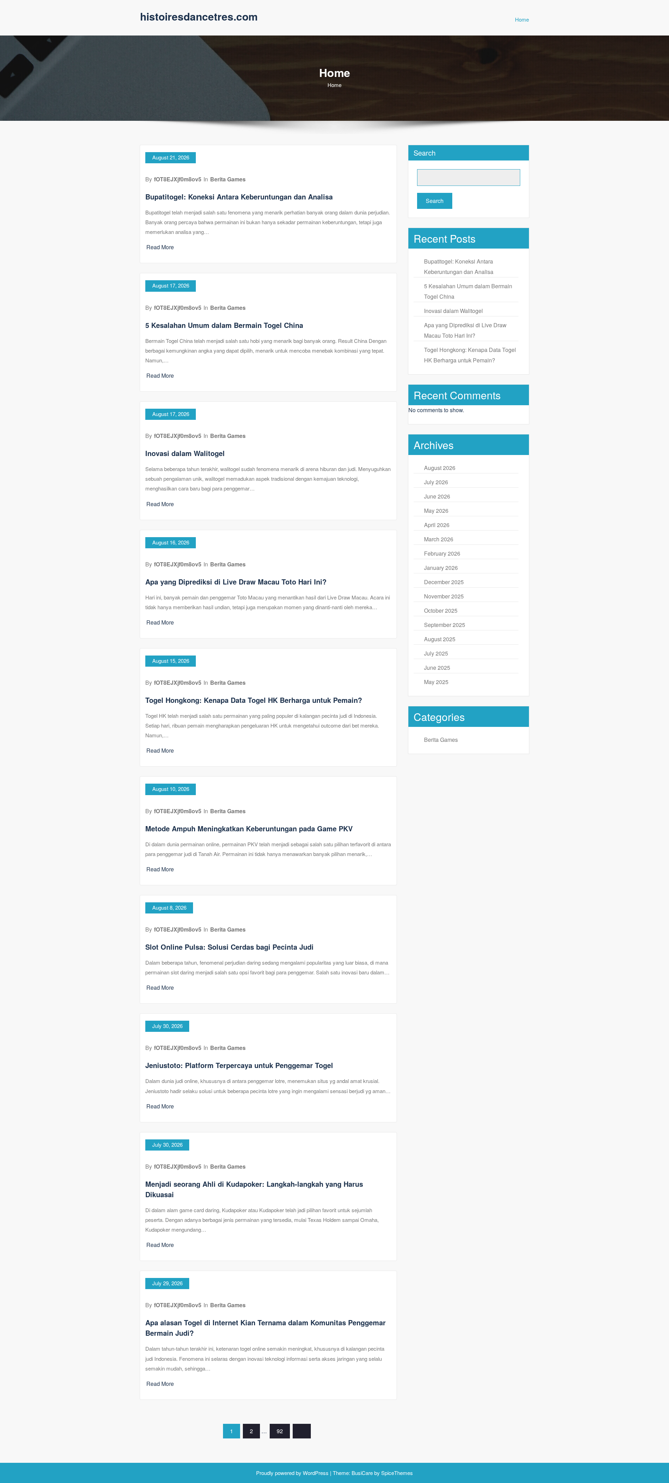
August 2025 (439, 639)
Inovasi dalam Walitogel (185, 453)
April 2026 (436, 525)
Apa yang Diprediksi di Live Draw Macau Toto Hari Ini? (235, 581)
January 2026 (441, 568)
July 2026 (436, 482)
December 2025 (444, 582)
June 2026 (437, 496)
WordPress (316, 1472)
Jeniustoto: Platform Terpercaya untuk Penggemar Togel (239, 1065)
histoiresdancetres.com (199, 16)
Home (522, 19)
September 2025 (444, 625)
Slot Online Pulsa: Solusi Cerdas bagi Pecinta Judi (229, 947)
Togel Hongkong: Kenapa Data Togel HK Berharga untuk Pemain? (253, 700)
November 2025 (444, 596)
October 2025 (440, 610)
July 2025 (436, 653)
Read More (160, 247)
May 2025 (436, 682)
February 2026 (442, 553)
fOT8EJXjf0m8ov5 (177, 179)
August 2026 (439, 468)
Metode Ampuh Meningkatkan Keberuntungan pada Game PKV (249, 828)
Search (425, 153)
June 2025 (437, 668)
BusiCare (363, 1472)
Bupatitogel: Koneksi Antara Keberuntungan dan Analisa (239, 196)
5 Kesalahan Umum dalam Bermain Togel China (224, 325)
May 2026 (436, 511)
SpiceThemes (396, 1472)
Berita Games (228, 179)
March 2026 (438, 539)
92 (280, 1431)
